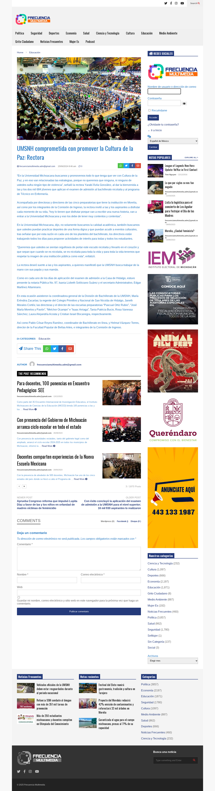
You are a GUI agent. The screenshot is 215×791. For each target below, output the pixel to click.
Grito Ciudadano (24, 41)
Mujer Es (74, 41)
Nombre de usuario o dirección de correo (172, 86)
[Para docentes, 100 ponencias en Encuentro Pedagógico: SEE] (121, 392)
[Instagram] (176, 3)
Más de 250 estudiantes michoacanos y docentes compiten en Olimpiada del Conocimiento (54, 720)
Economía (71, 33)
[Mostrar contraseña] (184, 103)
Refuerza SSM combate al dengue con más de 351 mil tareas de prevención (54, 704)
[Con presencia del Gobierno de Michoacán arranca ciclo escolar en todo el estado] (121, 429)
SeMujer (153, 635)
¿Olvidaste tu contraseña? (163, 124)
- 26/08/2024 (57, 433)
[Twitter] (165, 3)
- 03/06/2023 (170, 240)
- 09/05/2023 (170, 224)
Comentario (25, 544)
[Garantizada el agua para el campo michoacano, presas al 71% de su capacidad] (88, 723)
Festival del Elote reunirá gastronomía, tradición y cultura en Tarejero (117, 689)
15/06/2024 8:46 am (67, 166)
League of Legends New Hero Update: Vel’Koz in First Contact (181, 168)
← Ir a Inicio (155, 130)
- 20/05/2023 (57, 470)
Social (151, 647)
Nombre (22, 574)
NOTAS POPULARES (159, 158)
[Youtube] (182, 3)
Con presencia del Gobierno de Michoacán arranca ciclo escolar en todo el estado (52, 423)
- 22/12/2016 (182, 175)
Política (19, 33)
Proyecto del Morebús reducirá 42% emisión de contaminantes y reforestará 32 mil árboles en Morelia (116, 706)
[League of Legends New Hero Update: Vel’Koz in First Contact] (155, 170)
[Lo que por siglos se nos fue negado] (155, 187)
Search (194, 3)
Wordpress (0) (108, 521)
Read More (28, 409)
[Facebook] (171, 3)
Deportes (54, 33)
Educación (147, 33)
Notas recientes (89, 677)
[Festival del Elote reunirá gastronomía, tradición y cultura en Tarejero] (88, 688)
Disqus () (136, 521)
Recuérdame (159, 110)
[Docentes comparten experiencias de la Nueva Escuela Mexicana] (121, 465)
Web (20, 587)
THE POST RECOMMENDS (32, 374)
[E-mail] (138, 165)
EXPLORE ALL (191, 157)
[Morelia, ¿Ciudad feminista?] (155, 235)
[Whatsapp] (121, 165)
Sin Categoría (156, 641)
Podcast (90, 41)
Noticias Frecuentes (51, 41)
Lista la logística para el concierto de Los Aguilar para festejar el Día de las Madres (179, 209)
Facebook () (123, 521)
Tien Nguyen (170, 175)
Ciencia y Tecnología (107, 33)
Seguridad (36, 33)
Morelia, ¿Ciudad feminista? (179, 231)
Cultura (130, 33)
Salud (86, 33)
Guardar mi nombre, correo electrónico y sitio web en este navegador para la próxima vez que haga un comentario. (77, 602)
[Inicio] (33, 20)
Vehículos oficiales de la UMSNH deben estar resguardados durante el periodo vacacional (55, 689)
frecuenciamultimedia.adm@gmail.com (37, 166)
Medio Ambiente (168, 33)
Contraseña (155, 98)
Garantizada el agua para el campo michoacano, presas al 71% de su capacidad (116, 724)
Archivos (153, 656)
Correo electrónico (92, 574)
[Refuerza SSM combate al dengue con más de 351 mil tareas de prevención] (26, 703)
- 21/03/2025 (170, 196)
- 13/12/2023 (57, 396)
